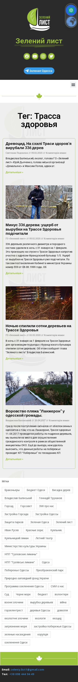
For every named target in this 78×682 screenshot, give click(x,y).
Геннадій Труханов (50, 498)
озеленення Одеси (16, 642)
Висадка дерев (61, 490)
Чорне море (23, 594)
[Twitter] (51, 56)
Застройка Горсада (16, 514)
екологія (40, 618)
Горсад (9, 506)
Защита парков (14, 522)
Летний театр (44, 538)
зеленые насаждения (17, 634)
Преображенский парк (49, 570)
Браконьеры (12, 490)
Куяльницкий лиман (17, 538)
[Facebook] (26, 56)
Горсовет (26, 506)
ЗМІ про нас (46, 506)
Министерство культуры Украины (25, 546)
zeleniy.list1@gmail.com (27, 669)
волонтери (61, 594)
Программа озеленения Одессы (24, 586)
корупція (43, 634)
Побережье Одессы (17, 570)
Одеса (46, 562)
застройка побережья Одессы (52, 626)
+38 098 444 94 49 (21, 674)
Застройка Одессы (46, 514)
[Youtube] (35, 56)
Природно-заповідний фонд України (27, 578)
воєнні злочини (14, 602)
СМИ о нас (57, 586)
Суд (7, 594)
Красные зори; (34, 530)
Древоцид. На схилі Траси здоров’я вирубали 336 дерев (38, 145)
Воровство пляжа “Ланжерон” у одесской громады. (35, 413)
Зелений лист (64, 522)
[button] (73, 85)
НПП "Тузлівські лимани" (20, 562)
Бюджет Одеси (36, 490)
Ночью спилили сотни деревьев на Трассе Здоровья (38, 327)
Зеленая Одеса (39, 522)
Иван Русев (12, 530)
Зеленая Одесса (40, 71)
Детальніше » (14, 172)
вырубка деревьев (41, 602)
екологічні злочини (16, 618)
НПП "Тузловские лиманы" (21, 554)
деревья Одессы (40, 610)
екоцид (57, 618)
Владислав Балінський (18, 498)
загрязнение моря (16, 626)
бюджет (43, 594)
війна (63, 602)
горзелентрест (14, 610)
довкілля (62, 610)
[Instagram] (43, 56)
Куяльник (56, 530)
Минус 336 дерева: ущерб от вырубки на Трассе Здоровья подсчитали (33, 228)
